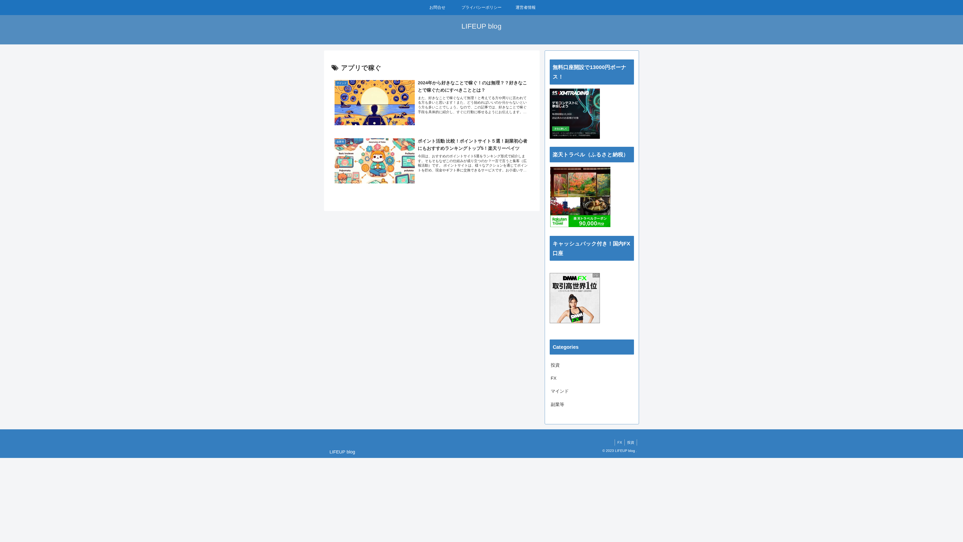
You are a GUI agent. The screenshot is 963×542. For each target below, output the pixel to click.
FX (619, 442)
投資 (630, 442)
